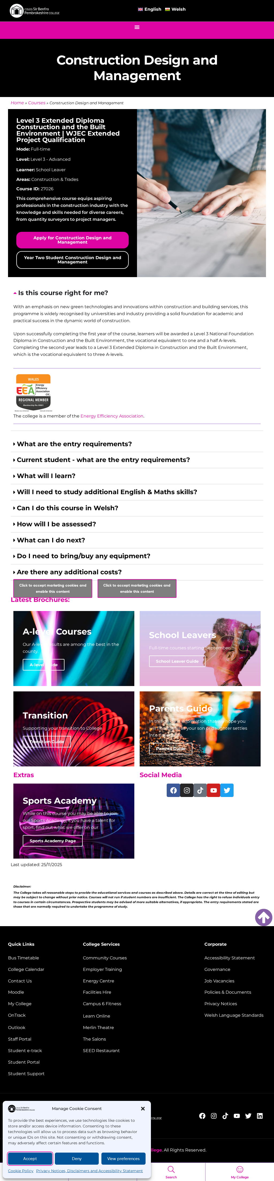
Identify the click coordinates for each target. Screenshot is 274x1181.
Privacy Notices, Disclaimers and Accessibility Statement (89, 1170)
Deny (77, 1158)
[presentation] (137, 358)
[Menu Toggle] (137, 27)
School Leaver (51, 169)
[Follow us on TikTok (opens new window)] (226, 1116)
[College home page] (35, 10)
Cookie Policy (20, 1170)
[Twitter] (227, 790)
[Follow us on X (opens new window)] (249, 1116)
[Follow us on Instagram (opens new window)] (215, 1116)
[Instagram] (186, 790)
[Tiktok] (200, 790)
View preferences (123, 1158)
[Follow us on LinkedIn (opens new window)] (261, 1116)
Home (17, 102)
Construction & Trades (54, 179)
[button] (143, 1108)
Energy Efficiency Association (112, 416)
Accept (30, 1158)
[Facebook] (173, 790)
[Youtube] (213, 790)
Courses (36, 102)
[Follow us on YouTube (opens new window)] (238, 1116)
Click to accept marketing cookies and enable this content (52, 588)
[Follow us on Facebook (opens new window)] (203, 1116)
